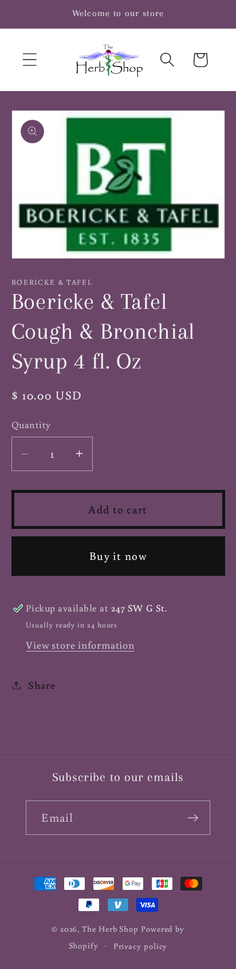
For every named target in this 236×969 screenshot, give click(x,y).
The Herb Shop (110, 928)
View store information (80, 645)
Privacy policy (140, 945)
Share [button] (41, 685)
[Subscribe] (193, 818)
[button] (29, 60)
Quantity (31, 424)
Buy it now (118, 555)
